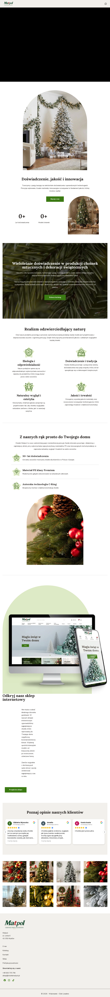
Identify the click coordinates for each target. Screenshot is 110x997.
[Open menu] (106, 4)
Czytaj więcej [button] (12, 841)
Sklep (5, 959)
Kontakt (6, 955)
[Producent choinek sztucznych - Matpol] (8, 3)
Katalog (5, 950)
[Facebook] (5, 980)
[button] (104, 832)
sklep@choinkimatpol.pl (11, 976)
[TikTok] (13, 980)
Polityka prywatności (10, 963)
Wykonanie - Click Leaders (59, 994)
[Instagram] (9, 980)
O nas (5, 946)
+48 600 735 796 (9, 973)
